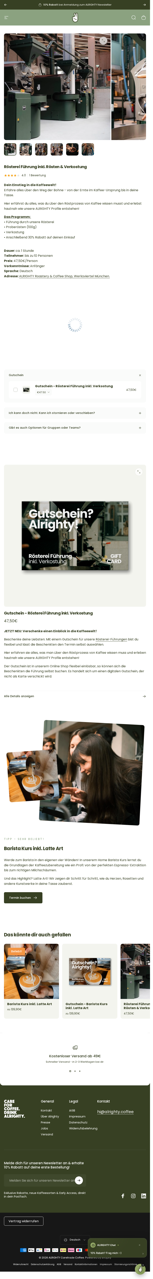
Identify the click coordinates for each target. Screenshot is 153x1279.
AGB (72, 1110)
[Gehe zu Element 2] (26, 149)
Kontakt (46, 1110)
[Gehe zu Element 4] (57, 149)
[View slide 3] (79, 1071)
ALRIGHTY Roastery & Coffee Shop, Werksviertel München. (64, 276)
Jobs (44, 1128)
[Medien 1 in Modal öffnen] (103, 41)
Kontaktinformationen (86, 1264)
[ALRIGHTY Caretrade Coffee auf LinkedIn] (143, 1196)
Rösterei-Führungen (111, 639)
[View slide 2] (75, 1071)
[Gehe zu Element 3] (41, 149)
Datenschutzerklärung (42, 1264)
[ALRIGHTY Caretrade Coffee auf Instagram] (133, 1196)
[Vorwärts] (144, 5)
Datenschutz (78, 1122)
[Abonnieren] (79, 1180)
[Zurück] (5, 5)
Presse (45, 1122)
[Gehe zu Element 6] (88, 149)
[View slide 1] (70, 1071)
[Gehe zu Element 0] (10, 149)
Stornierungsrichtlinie (125, 1264)
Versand (47, 1134)
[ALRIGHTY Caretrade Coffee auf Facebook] (123, 1196)
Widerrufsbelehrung (83, 1128)
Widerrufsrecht (20, 1264)
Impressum (77, 1116)
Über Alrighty (50, 1116)
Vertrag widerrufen (24, 1221)
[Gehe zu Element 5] (72, 149)
